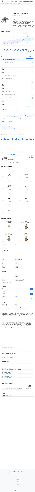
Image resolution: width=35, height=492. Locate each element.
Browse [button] (12, 1)
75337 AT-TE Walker (12, 154)
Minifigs (2, 3)
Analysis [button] (20, 1)
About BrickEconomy (17, 487)
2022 (10, 157)
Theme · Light (24, 471)
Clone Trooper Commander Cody (9, 369)
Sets (17, 477)
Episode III (10, 3)
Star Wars (6, 3)
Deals (17, 481)
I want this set (30, 162)
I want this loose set (6, 251)
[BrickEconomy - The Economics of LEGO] (5, 1)
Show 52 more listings (29, 106)
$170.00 (32, 156)
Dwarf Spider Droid (7, 373)
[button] (30, 122)
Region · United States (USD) (14, 471)
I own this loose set (6, 250)
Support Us (18, 490)
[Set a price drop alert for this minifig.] (32, 298)
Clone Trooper (6, 368)
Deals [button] (16, 1)
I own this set (30, 159)
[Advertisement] (18, 8)
